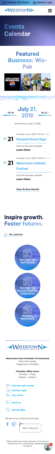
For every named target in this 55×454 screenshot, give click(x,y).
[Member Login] (8, 389)
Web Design (28, 443)
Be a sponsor (16, 234)
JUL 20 (10, 112)
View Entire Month (27, 189)
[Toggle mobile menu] (50, 10)
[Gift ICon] (8, 384)
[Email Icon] (8, 401)
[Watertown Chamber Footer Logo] (28, 345)
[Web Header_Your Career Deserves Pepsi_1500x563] (27, 74)
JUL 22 (45, 112)
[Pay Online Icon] (8, 394)
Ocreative (27, 446)
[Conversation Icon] (8, 409)
